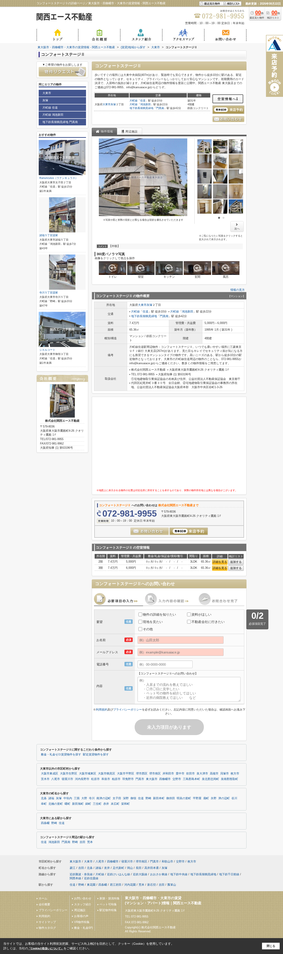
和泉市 (105, 779)
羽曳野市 (128, 779)
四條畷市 (165, 779)
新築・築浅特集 (109, 898)
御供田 (170, 798)
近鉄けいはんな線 (118, 874)
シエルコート (47, 349)
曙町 (67, 803)
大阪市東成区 (49, 773)
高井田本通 (151, 868)
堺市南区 (155, 773)
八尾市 (55, 779)
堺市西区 (141, 773)
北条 (44, 798)
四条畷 (45, 823)
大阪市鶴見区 (106, 773)
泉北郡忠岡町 (210, 779)
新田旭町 (78, 803)
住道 (142, 100)
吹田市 (190, 773)
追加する (236, 561)
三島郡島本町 (191, 779)
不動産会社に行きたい (208, 622)
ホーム (43, 898)
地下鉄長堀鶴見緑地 (141, 108)
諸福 (51, 798)
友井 (107, 868)
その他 (148, 629)
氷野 (213, 798)
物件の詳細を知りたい (159, 614)
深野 (126, 798)
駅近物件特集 (108, 910)
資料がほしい (201, 614)
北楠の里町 (55, 803)
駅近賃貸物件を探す (96, 754)
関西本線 (75, 878)
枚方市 (235, 773)
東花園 (91, 884)
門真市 (140, 779)
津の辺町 (224, 798)
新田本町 (158, 798)
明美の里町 (184, 798)
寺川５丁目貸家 (48, 292)
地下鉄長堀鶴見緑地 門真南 (60, 122)
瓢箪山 (171, 884)
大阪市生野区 (68, 773)
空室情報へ (227, 99)
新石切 (151, 884)
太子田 (117, 798)
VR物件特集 (82, 922)
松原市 (95, 779)
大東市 (107, 104)
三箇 (77, 798)
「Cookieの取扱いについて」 (45, 948)
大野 (84, 798)
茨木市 (45, 779)
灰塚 (113, 104)
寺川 (92, 798)
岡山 (130, 868)
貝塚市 (224, 773)
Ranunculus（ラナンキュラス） (58, 178)
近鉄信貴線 (91, 878)
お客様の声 (81, 916)
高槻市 (214, 773)
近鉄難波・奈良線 (81, 874)
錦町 (88, 803)
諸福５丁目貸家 (48, 235)
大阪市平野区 (125, 773)
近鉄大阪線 (140, 874)
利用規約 (101, 709)
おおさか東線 (158, 874)
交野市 (176, 779)
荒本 (90, 842)
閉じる (271, 946)
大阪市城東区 (87, 773)
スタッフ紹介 (82, 904)
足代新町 (118, 868)
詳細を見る (220, 561)
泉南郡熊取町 (229, 779)
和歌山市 (167, 861)
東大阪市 (151, 779)
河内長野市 (82, 779)
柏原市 (116, 779)
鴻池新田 (145, 104)
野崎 (148, 798)
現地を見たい (153, 622)
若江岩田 (115, 884)
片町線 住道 (50, 107)
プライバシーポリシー (127, 709)
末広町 (115, 803)
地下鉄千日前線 (229, 874)
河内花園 (130, 884)
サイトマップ (47, 922)
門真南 (160, 108)
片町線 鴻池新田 (52, 114)
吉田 (82, 842)
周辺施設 (80, 910)
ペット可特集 (108, 904)
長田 (139, 868)
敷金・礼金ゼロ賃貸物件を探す (61, 754)
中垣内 (67, 798)
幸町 (44, 803)
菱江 (72, 868)
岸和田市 (168, 773)
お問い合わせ (82, 898)
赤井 (106, 803)
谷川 (234, 798)
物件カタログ (47, 927)
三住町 (97, 803)
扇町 (206, 798)
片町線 (134, 100)
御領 (133, 798)
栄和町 (125, 803)
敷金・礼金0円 (83, 927)
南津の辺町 (103, 798)
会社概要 (44, 904)
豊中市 (180, 773)
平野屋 (197, 798)
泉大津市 (202, 773)
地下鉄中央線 (178, 874)
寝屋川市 (67, 779)
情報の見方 (237, 289)
